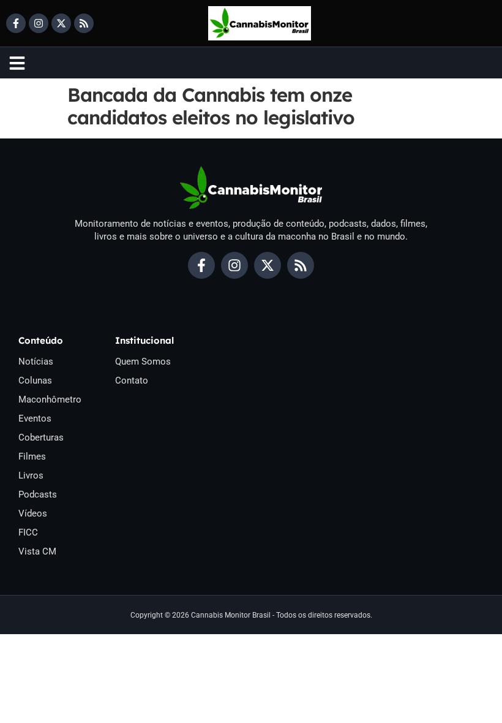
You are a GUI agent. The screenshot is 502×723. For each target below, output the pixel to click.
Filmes (32, 456)
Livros (30, 475)
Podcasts (37, 494)
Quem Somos (143, 361)
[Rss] (84, 23)
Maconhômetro (49, 399)
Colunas (35, 380)
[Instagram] (38, 23)
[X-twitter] (61, 23)
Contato (131, 380)
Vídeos (32, 513)
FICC (28, 532)
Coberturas (41, 437)
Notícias (35, 361)
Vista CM (37, 551)
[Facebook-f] (16, 23)
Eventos (34, 418)
